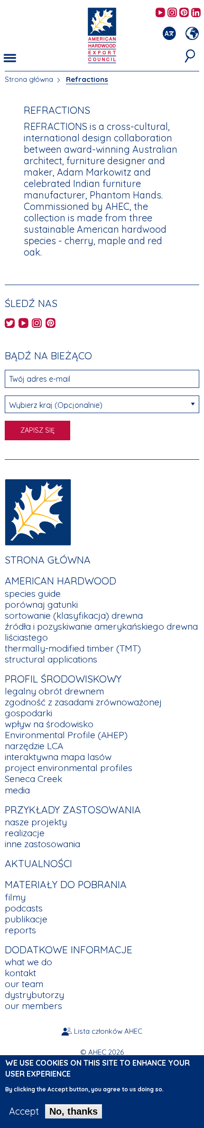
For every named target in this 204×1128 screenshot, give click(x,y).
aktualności (38, 863)
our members (33, 1005)
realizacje (25, 833)
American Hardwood (60, 580)
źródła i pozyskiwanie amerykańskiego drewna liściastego (101, 632)
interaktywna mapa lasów (58, 756)
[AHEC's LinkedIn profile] (196, 13)
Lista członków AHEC (108, 1031)
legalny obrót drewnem (54, 691)
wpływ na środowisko (49, 724)
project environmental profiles (68, 767)
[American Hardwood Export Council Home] (102, 34)
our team (24, 983)
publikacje (26, 919)
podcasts (24, 908)
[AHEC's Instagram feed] (172, 13)
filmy (15, 897)
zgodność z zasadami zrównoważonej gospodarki (83, 707)
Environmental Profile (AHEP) (66, 735)
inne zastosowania (42, 844)
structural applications (51, 659)
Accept (24, 1111)
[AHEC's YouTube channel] (160, 13)
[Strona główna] (38, 511)
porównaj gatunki (41, 604)
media (17, 790)
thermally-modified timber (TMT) (73, 648)
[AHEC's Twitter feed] (10, 324)
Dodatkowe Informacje (68, 949)
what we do (28, 962)
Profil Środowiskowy (63, 679)
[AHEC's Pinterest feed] (184, 13)
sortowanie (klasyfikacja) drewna (74, 615)
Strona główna (29, 79)
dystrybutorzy (34, 994)
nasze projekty (36, 822)
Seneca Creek (33, 778)
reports (20, 930)
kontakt (20, 973)
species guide (33, 593)
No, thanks (73, 1111)
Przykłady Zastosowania (73, 809)
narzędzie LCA (34, 746)
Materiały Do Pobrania (66, 884)
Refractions (87, 79)
